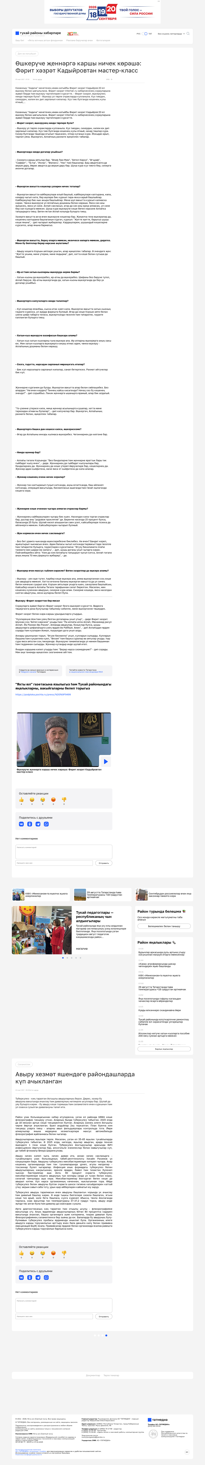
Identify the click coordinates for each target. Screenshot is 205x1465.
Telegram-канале (29, 672)
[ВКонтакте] (21, 824)
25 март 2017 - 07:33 (22, 79)
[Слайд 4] (76, 958)
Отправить (104, 863)
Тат (150, 34)
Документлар (93, 1375)
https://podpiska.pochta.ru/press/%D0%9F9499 (43, 694)
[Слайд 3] (71, 958)
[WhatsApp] (46, 824)
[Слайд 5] (80, 958)
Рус (138, 34)
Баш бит (20, 40)
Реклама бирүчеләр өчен (79, 40)
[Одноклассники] (29, 824)
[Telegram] (38, 824)
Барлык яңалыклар (164, 1049)
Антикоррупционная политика (28, 1450)
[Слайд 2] (67, 958)
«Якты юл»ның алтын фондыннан (45, 40)
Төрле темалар (111, 1375)
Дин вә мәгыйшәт (27, 53)
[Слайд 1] (63, 958)
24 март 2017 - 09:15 (22, 1090)
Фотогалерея (103, 40)
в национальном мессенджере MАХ (86, 672)
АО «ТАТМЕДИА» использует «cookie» (30, 1451)
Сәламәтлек (24, 1064)
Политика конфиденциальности (28, 1455)
